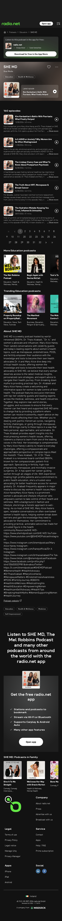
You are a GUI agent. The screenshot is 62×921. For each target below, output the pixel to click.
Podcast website (11, 601)
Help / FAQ (41, 846)
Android (8, 882)
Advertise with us (44, 814)
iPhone (8, 872)
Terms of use (11, 835)
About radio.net (43, 804)
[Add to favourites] (48, 66)
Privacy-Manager (12, 856)
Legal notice (10, 846)
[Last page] (52, 242)
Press (38, 809)
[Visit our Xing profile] (44, 871)
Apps (38, 840)
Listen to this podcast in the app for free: (24, 40)
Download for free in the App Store (31, 54)
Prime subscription (45, 851)
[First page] (8, 231)
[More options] (56, 67)
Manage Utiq (11, 851)
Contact (39, 835)
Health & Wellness (26, 77)
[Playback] (55, 91)
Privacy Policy (11, 840)
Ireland (32, 896)
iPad (7, 877)
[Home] (5, 32)
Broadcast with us (44, 820)
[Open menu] (58, 23)
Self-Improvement (13, 614)
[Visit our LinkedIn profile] (38, 871)
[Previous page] (14, 231)
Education (9, 77)
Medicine (42, 609)
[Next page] (46, 242)
